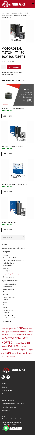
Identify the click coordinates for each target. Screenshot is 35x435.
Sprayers (6, 313)
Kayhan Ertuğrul (10, 331)
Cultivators (6, 305)
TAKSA (3, 354)
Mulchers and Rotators (10, 318)
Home (3, 13)
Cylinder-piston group (15, 72)
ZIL (6, 74)
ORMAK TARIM (16, 343)
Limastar (4, 334)
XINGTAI (3, 356)
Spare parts (10, 13)
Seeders (5, 302)
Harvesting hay (8, 310)
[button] (33, 4)
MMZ (3, 339)
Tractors (4, 244)
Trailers (5, 300)
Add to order (14, 67)
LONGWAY (14, 334)
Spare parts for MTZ (9, 258)
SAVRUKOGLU (14, 346)
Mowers (5, 307)
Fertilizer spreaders (9, 284)
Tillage (5, 292)
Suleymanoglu (25, 349)
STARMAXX (15, 350)
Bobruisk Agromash (8, 328)
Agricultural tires (8, 263)
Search (24, 237)
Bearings (6, 255)
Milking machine (8, 289)
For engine (18, 13)
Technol (22, 353)
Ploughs (5, 294)
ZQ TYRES (12, 356)
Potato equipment (9, 297)
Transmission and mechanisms (13, 260)
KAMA (2, 331)
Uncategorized (7, 321)
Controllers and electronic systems (13, 248)
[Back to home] (14, 4)
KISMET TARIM (27, 331)
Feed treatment (8, 315)
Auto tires (6, 268)
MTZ (25, 338)
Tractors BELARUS (8, 400)
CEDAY (26, 328)
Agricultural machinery (10, 280)
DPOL (30, 329)
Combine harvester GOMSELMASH (13, 404)
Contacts (5, 394)
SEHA (24, 346)
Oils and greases (8, 277)
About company (7, 390)
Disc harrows (7, 287)
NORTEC (6, 342)
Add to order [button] (8, 116)
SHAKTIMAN (6, 349)
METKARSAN (28, 335)
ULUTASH (29, 354)
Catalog (4, 387)
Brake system (7, 266)
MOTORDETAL (13, 338)
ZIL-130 (10, 74)
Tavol (15, 353)
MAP (21, 334)
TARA (8, 353)
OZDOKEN (25, 342)
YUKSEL (8, 356)
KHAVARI (18, 331)
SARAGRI (4, 346)
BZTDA (20, 328)
